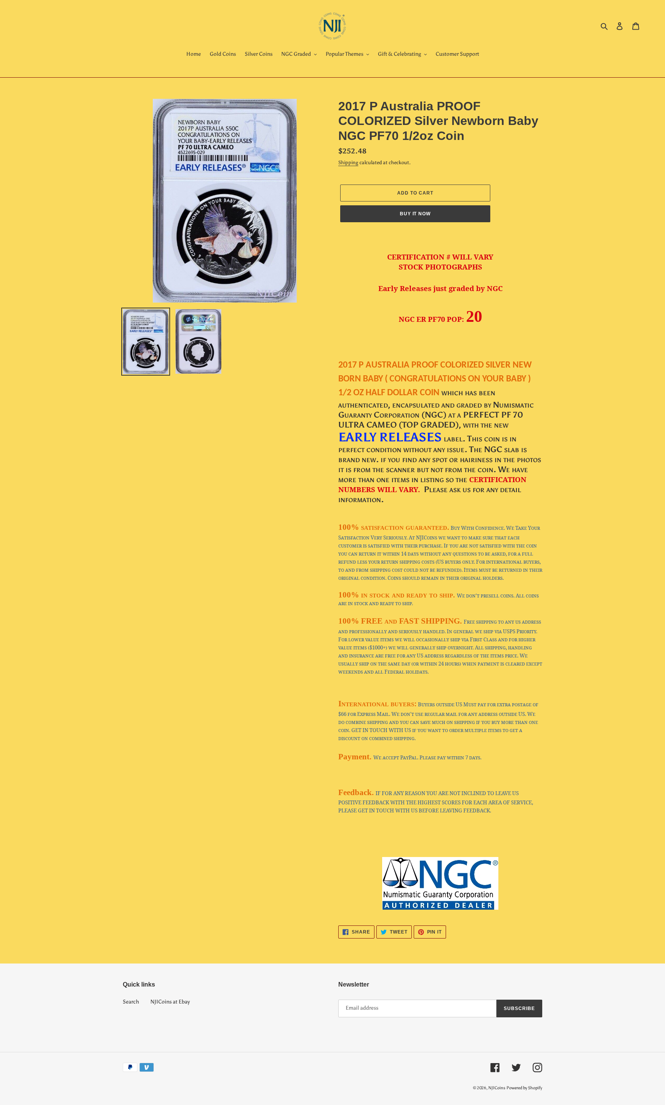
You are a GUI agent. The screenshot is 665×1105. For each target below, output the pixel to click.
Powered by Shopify (524, 1087)
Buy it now (415, 213)
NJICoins (496, 1087)
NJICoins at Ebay (170, 1001)
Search (131, 1001)
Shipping (348, 162)
